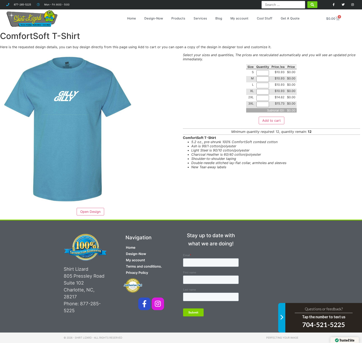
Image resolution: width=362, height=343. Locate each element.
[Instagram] (352, 4)
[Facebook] (334, 4)
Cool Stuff (264, 18)
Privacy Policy (137, 273)
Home (131, 18)
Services (200, 18)
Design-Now (153, 18)
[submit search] (312, 4)
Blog (218, 18)
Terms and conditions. (144, 266)
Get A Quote (290, 18)
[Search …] (283, 4)
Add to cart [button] (271, 120)
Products (178, 18)
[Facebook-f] (144, 304)
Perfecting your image (282, 337)
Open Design (90, 212)
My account (239, 18)
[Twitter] (343, 4)
